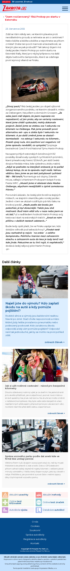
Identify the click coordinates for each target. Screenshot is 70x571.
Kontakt (35, 543)
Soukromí (35, 530)
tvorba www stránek (28, 551)
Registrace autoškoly (34, 539)
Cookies (35, 526)
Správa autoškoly (35, 534)
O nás (35, 521)
